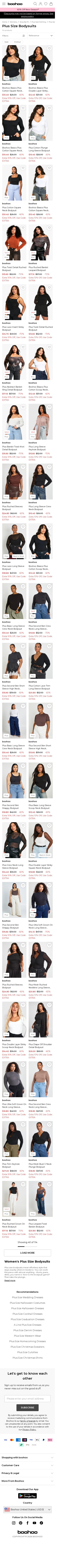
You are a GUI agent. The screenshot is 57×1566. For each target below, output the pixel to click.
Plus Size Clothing (39, 22)
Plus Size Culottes (27, 1352)
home (4, 22)
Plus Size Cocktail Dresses (27, 1314)
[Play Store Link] (27, 1496)
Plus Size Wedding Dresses (27, 1297)
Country (27, 1503)
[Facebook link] (27, 1523)
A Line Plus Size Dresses (27, 1325)
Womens (13, 22)
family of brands (27, 1421)
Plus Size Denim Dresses (27, 1330)
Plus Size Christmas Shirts (27, 1358)
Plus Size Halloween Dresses (27, 1308)
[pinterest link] (20, 1523)
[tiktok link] (41, 1523)
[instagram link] (13, 1523)
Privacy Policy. (29, 1429)
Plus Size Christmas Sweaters (27, 1347)
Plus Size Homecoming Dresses (27, 1341)
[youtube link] (34, 1523)
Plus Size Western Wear (27, 1336)
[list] (27, 9)
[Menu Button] (4, 3)
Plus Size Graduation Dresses (27, 1319)
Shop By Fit (24, 22)
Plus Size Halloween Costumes (27, 1303)
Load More (27, 1253)
